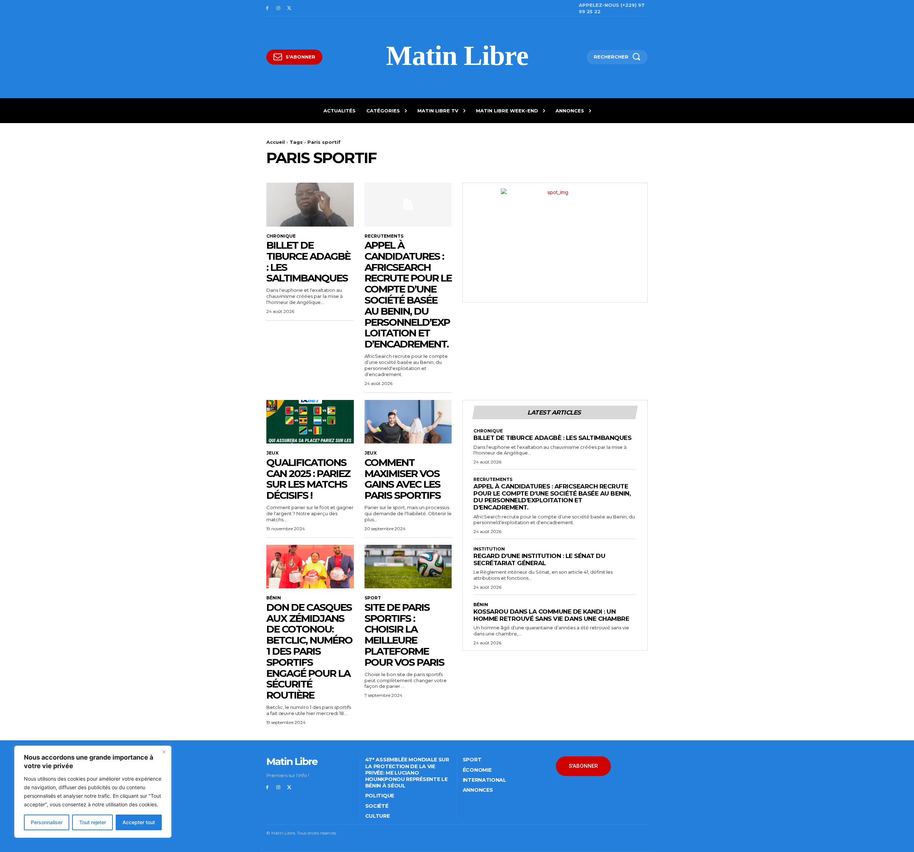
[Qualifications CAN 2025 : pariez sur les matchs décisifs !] (310, 421)
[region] (92, 792)
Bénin (273, 597)
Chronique (281, 236)
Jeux (272, 453)
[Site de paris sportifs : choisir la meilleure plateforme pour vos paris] (408, 566)
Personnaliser (46, 822)
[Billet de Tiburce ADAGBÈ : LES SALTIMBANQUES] (310, 204)
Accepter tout (138, 822)
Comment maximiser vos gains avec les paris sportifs (403, 478)
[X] (289, 8)
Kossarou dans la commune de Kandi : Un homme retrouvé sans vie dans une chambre (551, 615)
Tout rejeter (92, 822)
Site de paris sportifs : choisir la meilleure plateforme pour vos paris (404, 634)
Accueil (275, 142)
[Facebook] (267, 8)
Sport (373, 597)
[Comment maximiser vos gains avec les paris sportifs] (408, 421)
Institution (489, 549)
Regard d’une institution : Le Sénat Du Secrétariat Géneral (539, 559)
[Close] (164, 751)
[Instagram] (278, 8)
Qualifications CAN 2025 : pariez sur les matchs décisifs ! (308, 478)
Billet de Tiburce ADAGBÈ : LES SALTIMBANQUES (308, 261)
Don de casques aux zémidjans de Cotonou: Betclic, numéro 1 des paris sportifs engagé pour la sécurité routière (309, 651)
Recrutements (384, 236)
